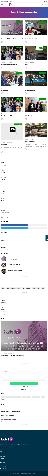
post (38, 288)
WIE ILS (26, 65)
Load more (23, 276)
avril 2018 (3, 172)
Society (2, 198)
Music (2, 196)
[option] (36, 27)
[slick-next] (45, 33)
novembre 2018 (4, 168)
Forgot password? (24, 389)
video (3, 399)
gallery (18, 288)
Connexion (3, 210)
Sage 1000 (2, 453)
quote (43, 288)
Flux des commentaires (5, 214)
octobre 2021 (3, 165)
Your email (4, 371)
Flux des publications (5, 212)
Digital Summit (28, 116)
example (13, 288)
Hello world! (4, 144)
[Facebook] (44, 1)
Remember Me (25, 386)
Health (2, 193)
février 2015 (3, 181)
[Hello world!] (12, 131)
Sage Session (4, 90)
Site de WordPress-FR (5, 217)
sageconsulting (7, 42)
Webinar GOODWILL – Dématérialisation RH (12, 39)
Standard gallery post (30, 142)
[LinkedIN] (46, 1)
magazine (28, 288)
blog (8, 288)
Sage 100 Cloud (3, 451)
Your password (5, 377)
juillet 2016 (3, 179)
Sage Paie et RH (3, 456)
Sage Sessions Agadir (30, 90)
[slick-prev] (26, 33)
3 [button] (14, 59)
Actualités (3, 189)
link (23, 288)
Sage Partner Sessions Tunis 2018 (9, 65)
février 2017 (3, 177)
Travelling (3, 200)
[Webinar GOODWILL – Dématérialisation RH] (12, 27)
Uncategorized (4, 203)
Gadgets (3, 191)
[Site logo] (6, 4)
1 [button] (33, 59)
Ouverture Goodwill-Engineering (9, 116)
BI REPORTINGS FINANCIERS (31, 39)
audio (3, 288)
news (34, 288)
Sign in (24, 383)
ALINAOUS (34, 473)
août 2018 (3, 170)
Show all (23, 292)
